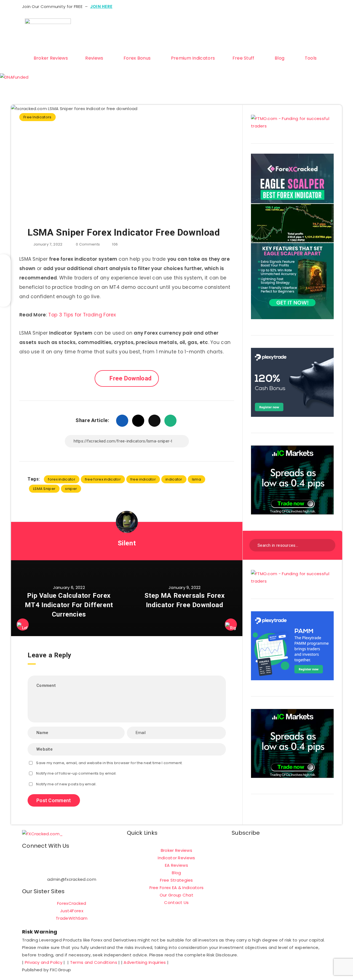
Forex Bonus (137, 58)
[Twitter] (253, 25)
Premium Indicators (193, 58)
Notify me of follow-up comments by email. (76, 773)
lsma (196, 479)
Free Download (130, 378)
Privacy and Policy (43, 962)
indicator (173, 479)
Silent (127, 543)
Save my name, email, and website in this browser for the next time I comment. (109, 762)
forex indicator (61, 479)
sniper (71, 488)
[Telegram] (238, 41)
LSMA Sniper (44, 488)
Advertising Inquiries (145, 962)
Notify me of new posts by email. (66, 784)
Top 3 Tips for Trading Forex (82, 314)
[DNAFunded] (14, 77)
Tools (311, 58)
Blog (279, 58)
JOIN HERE (101, 6)
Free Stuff (243, 58)
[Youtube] (267, 25)
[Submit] (327, 545)
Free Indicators (37, 117)
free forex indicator (103, 479)
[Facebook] (238, 25)
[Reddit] (267, 41)
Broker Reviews (51, 58)
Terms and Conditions (93, 962)
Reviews (94, 58)
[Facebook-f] (29, 861)
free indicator (143, 479)
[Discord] (253, 41)
